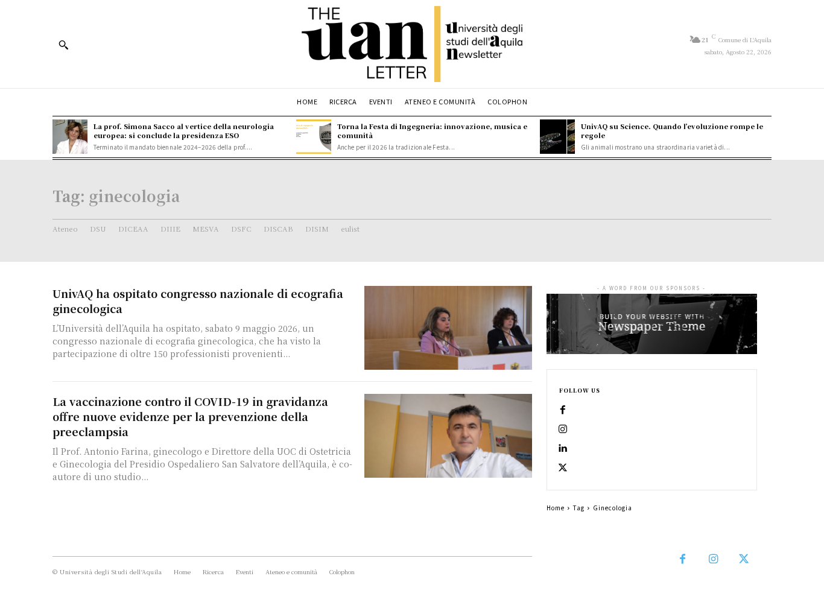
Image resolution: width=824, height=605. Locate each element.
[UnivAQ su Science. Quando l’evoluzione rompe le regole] (557, 136)
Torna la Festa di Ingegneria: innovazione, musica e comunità (432, 130)
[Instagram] (562, 429)
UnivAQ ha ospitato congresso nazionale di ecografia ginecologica (197, 300)
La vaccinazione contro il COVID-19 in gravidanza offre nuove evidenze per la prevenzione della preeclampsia (190, 416)
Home (556, 507)
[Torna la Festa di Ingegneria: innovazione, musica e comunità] (313, 136)
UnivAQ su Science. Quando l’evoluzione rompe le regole (672, 130)
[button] (63, 44)
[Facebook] (562, 410)
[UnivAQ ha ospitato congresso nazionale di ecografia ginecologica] (448, 328)
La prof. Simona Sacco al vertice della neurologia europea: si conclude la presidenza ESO (183, 130)
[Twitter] (562, 468)
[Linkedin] (562, 448)
